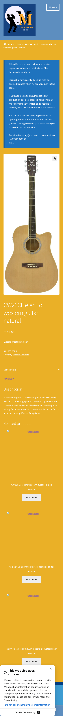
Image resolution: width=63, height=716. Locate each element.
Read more (31, 497)
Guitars (18, 44)
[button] (54, 158)
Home (9, 44)
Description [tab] (10, 369)
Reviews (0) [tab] (9, 378)
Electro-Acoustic (31, 44)
